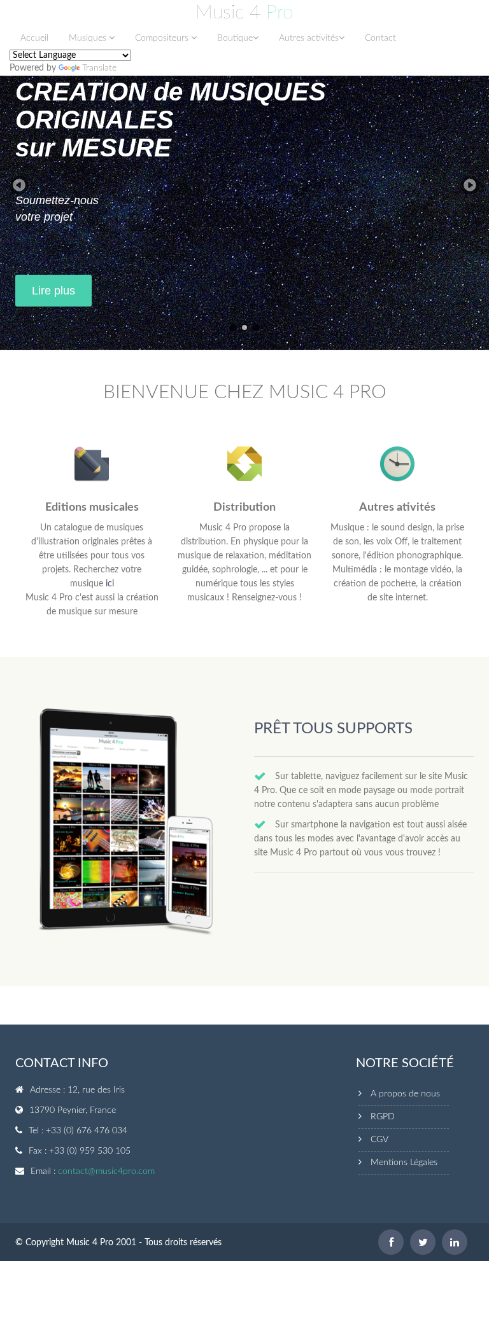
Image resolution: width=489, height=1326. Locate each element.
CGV (379, 1139)
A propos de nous (405, 1093)
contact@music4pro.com (106, 1171)
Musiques (89, 38)
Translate (99, 68)
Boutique (235, 38)
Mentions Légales (404, 1162)
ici (110, 583)
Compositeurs (163, 38)
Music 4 (244, 12)
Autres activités (309, 38)
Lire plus (53, 290)
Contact (380, 38)
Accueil (34, 38)
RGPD (383, 1116)
